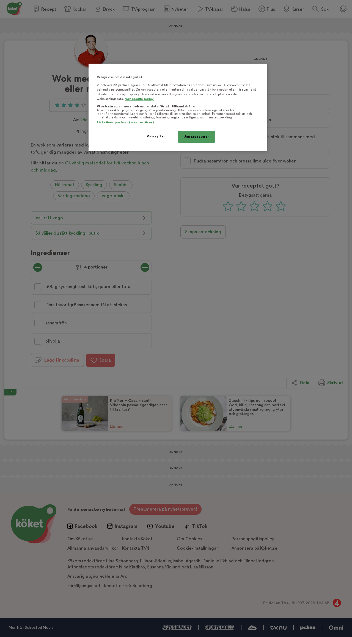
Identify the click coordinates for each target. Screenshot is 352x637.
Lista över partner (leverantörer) (125, 122)
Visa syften (156, 136)
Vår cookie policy (139, 99)
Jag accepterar (196, 137)
